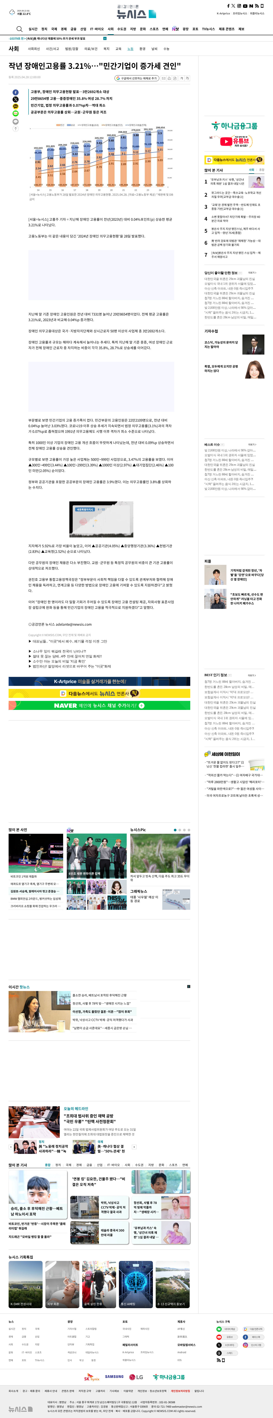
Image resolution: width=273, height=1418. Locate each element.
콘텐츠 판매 (68, 1391)
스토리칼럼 (91, 1329)
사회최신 (34, 48)
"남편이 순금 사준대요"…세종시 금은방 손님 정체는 (104, 1028)
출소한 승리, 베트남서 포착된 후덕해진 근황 (100, 995)
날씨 (154, 48)
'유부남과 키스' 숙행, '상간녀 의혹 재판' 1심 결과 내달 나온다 (146, 1233)
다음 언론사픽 (256, 1329)
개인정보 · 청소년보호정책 (151, 1391)
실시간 (33, 28)
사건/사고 (52, 48)
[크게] (187, 78)
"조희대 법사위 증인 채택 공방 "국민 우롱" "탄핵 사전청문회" (90, 1118)
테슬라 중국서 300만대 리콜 (112, 1232)
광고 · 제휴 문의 (31, 1391)
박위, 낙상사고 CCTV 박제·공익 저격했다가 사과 (103, 1020)
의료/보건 (91, 48)
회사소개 (13, 1391)
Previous (11, 1147)
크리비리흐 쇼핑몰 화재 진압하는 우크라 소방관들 (37, 906)
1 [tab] (175, 830)
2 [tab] (179, 830)
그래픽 (126, 1336)
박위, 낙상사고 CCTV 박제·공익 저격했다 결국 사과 (113, 1207)
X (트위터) (229, 1345)
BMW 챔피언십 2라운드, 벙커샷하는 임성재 (36, 899)
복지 (107, 48)
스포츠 (154, 28)
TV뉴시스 (208, 28)
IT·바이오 (97, 28)
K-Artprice (223, 13)
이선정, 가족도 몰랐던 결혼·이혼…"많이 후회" (102, 1011)
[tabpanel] (160, 859)
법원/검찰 (71, 48)
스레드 (230, 1353)
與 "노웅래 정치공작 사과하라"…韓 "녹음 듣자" (53, 1151)
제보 (241, 28)
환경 (142, 48)
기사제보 (114, 1391)
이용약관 (128, 1391)
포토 (195, 28)
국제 (54, 28)
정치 (44, 28)
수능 (166, 48)
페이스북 (256, 1337)
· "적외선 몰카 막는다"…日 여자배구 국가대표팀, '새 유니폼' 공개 (234, 775)
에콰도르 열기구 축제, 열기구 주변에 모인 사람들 (37, 884)
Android (181, 1352)
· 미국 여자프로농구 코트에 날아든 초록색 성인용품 (234, 796)
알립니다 (199, 1391)
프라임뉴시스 (240, 13)
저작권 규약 (85, 1391)
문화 (143, 28)
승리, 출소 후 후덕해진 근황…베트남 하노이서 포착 (37, 1211)
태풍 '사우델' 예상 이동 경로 (144, 899)
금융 (74, 28)
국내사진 (127, 1329)
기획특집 (90, 1344)
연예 (165, 28)
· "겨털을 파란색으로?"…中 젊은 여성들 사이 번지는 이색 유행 (234, 789)
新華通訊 (182, 1336)
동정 (93, 1360)
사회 (111, 28)
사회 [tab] (251, 170)
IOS (179, 1360)
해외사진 (144, 1329)
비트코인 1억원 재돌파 (24, 876)
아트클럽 (72, 1336)
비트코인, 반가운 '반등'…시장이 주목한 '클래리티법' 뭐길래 (37, 1226)
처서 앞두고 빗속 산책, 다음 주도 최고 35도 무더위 (159, 878)
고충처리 (100, 1391)
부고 (81, 1360)
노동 (131, 48)
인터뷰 (71, 1344)
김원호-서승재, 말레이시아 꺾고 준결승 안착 (36, 891)
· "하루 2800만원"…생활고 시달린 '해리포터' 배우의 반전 (234, 782)
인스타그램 (256, 1345)
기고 (88, 1336)
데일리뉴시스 (92, 1352)
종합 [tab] (261, 170)
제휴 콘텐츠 (227, 28)
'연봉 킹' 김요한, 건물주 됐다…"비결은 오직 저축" (98, 1181)
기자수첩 (211, 331)
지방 (133, 28)
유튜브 (230, 1337)
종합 (48, 1165)
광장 (186, 28)
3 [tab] (184, 830)
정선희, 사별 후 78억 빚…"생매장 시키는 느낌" (102, 1003)
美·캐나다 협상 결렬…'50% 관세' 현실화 (111, 1151)
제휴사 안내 (51, 1391)
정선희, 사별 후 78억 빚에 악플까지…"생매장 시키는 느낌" (146, 1207)
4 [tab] (189, 830)
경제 (64, 28)
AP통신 (181, 1329)
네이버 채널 (229, 1329)
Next (134, 1147)
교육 (119, 48)
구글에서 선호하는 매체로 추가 (139, 78)
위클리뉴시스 (257, 13)
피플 (207, 561)
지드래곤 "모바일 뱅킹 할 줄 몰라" (30, 1237)
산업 (83, 28)
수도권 (121, 28)
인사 (70, 1360)
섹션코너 (72, 1352)
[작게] (181, 78)
